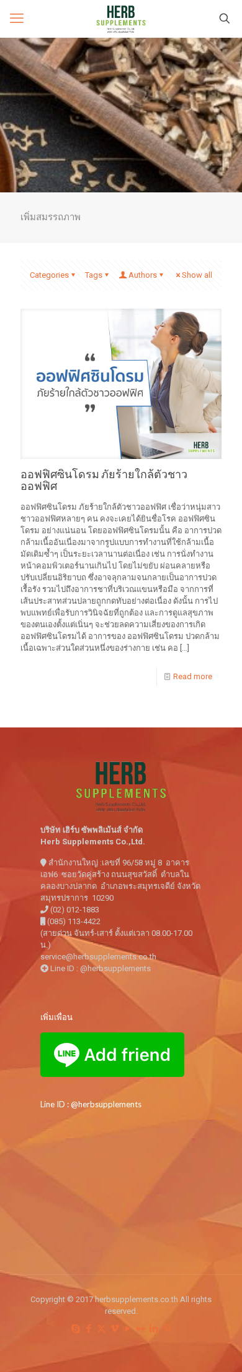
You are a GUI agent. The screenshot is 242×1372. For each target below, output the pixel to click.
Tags (93, 275)
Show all (197, 275)
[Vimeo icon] (114, 1328)
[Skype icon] (75, 1328)
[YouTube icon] (127, 1328)
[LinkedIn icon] (153, 1328)
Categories (49, 275)
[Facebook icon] (88, 1328)
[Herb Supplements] (121, 18)
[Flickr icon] (140, 1328)
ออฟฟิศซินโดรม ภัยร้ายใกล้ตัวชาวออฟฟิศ (103, 479)
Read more (192, 676)
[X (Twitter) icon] (101, 1328)
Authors (142, 275)
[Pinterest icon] (166, 1328)
